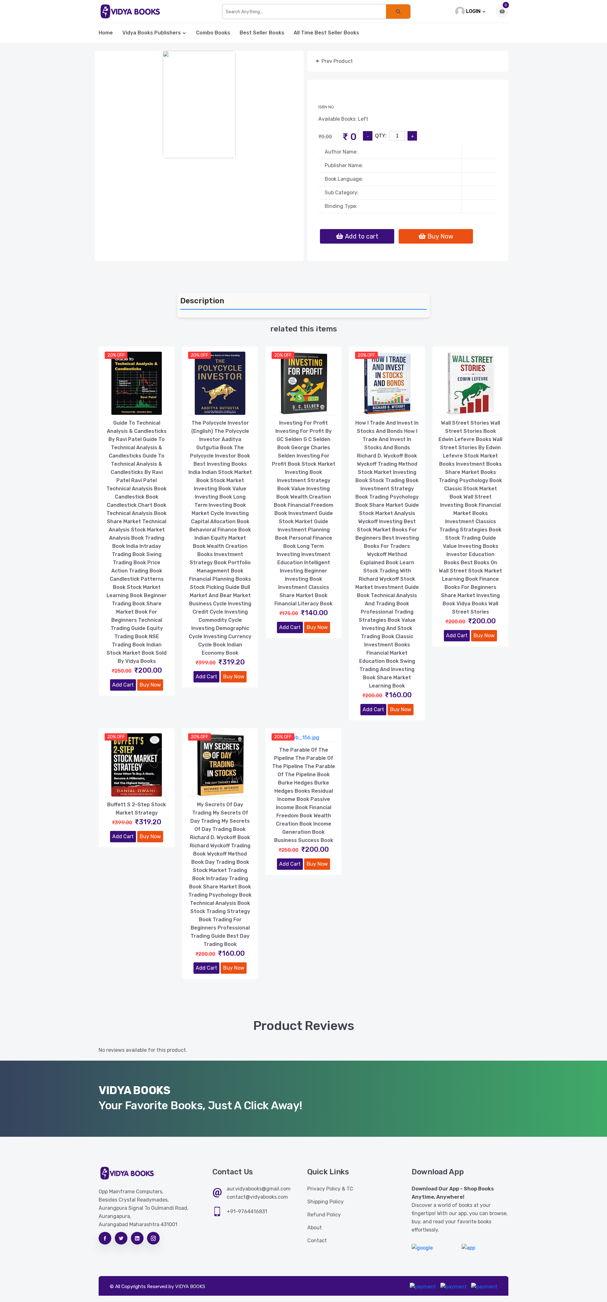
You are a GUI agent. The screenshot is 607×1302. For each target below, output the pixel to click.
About (314, 1228)
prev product (336, 61)
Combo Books (213, 33)
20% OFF (116, 355)
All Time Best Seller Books (326, 33)
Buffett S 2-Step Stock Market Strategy (136, 809)
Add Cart (123, 685)
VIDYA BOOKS (190, 1286)
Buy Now (150, 685)
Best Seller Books (262, 33)
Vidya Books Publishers (151, 33)
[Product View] (136, 408)
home (106, 33)
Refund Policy (324, 1215)
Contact (317, 1241)
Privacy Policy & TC (330, 1189)
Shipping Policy (325, 1202)
